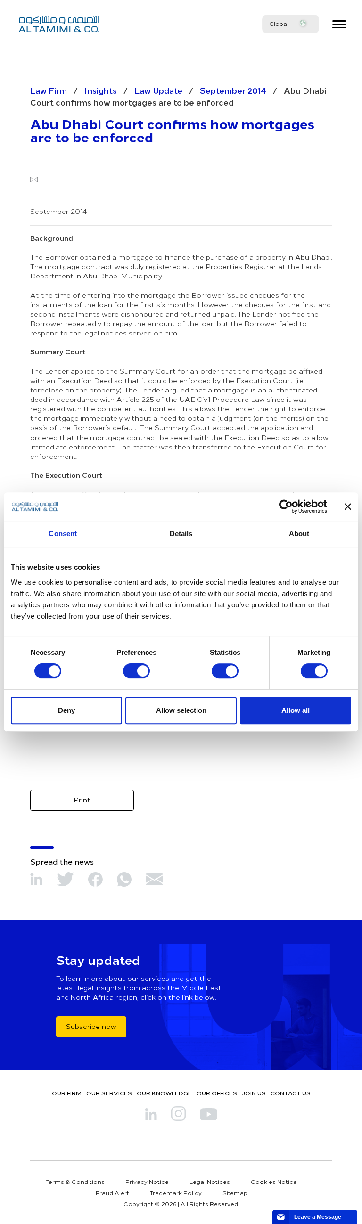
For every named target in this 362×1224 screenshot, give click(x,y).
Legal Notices (209, 1181)
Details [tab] (181, 534)
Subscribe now (91, 1026)
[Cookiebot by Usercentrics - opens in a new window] (286, 506)
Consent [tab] (63, 534)
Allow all (295, 710)
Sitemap (234, 1193)
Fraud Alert (112, 1193)
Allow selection (181, 710)
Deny (66, 710)
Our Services (109, 1093)
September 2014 (233, 90)
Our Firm (67, 1093)
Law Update (158, 90)
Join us (254, 1093)
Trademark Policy (176, 1193)
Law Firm (48, 90)
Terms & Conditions (75, 1181)
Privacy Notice (147, 1181)
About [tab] (299, 534)
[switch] (136, 670)
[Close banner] (348, 506)
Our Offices (217, 1093)
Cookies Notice (274, 1181)
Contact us (291, 1093)
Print (82, 799)
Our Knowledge (164, 1093)
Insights (100, 90)
